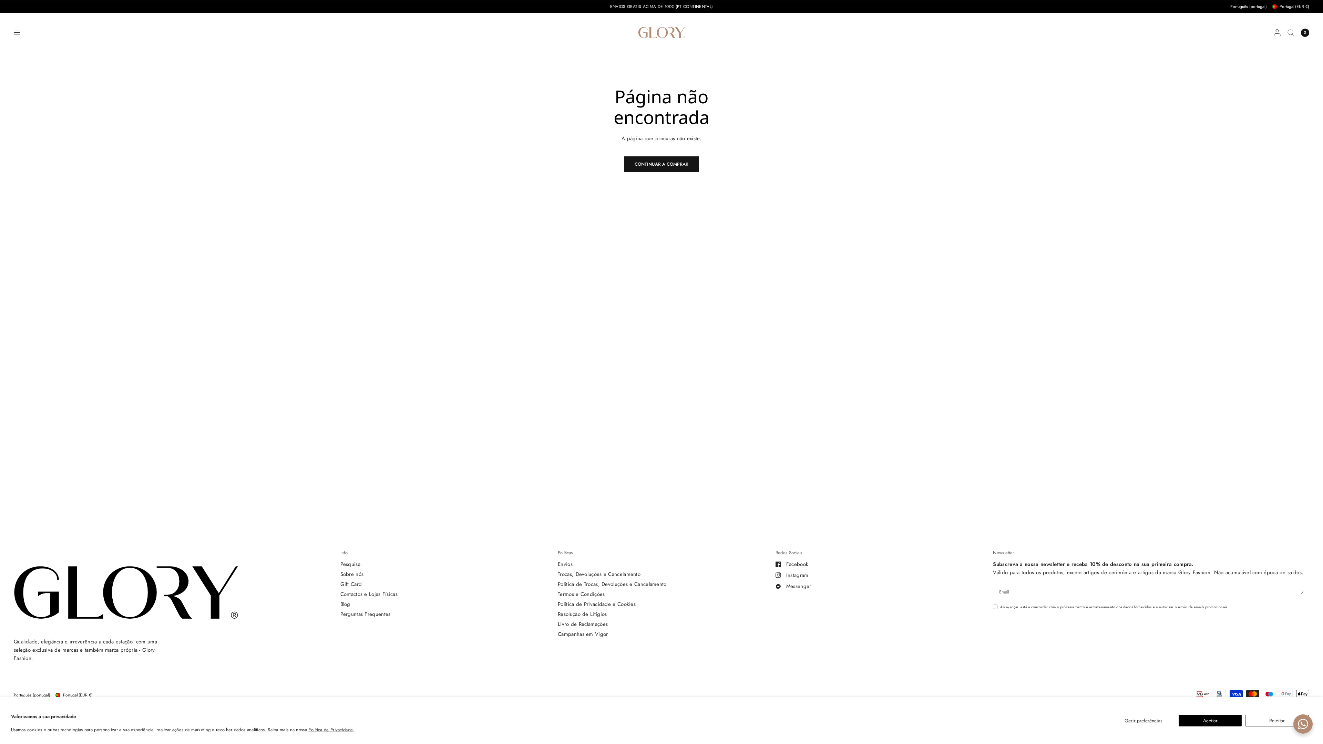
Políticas (565, 552)
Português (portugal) (1248, 6)
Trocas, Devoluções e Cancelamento (599, 574)
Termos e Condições (581, 594)
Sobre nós (352, 574)
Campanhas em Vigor (583, 634)
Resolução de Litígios (582, 614)
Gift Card (351, 584)
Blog (345, 604)
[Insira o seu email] (1302, 591)
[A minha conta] (1277, 32)
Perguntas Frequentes (365, 614)
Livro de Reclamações (583, 624)
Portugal (1294, 6)
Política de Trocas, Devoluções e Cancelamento (612, 584)
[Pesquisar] (1291, 32)
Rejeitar (1277, 720)
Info (344, 552)
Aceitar (1210, 720)
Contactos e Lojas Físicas (369, 594)
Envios (565, 564)
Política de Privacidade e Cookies (597, 604)
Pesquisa (350, 564)
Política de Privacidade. (331, 729)
